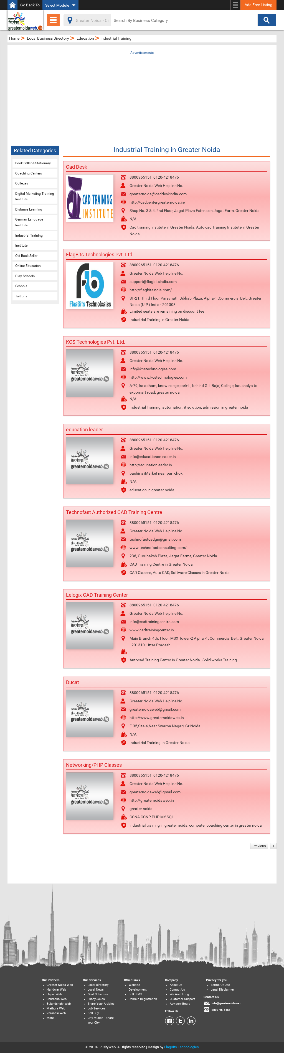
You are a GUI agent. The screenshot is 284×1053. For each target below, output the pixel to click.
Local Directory (98, 985)
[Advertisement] (150, 95)
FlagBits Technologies (181, 1047)
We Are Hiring (179, 994)
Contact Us (177, 989)
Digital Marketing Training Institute (34, 196)
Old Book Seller (26, 256)
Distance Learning (28, 209)
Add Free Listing (258, 4)
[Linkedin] (190, 1020)
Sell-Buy (93, 1013)
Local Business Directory (48, 38)
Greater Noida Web (60, 985)
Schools (21, 286)
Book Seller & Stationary (33, 163)
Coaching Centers (28, 173)
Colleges (21, 183)
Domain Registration (143, 999)
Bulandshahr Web (59, 1004)
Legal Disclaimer (222, 989)
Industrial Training (29, 235)
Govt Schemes (98, 994)
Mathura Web (56, 1008)
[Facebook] (169, 1020)
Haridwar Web (56, 989)
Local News (96, 989)
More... (51, 1018)
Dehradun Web (57, 999)
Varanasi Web (56, 1013)
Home (14, 38)
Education (85, 38)
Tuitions (21, 296)
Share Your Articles (101, 1004)
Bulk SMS (135, 994)
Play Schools (25, 276)
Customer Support (182, 999)
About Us (176, 985)
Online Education (28, 266)
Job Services (96, 1008)
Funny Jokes (96, 999)
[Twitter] (179, 1020)
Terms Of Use (220, 985)
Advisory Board (180, 1004)
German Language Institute (29, 222)
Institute (21, 245)
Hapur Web (54, 994)
